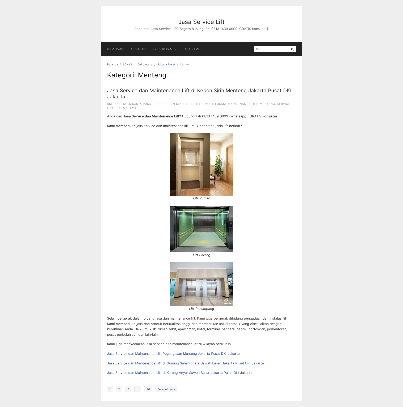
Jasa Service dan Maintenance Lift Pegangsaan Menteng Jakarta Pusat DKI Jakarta (173, 353)
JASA (159, 103)
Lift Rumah (203, 103)
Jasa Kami (191, 49)
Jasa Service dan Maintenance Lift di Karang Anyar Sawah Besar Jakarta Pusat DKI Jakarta (179, 373)
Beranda (112, 64)
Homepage (115, 49)
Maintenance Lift (243, 103)
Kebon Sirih (174, 103)
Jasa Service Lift (201, 21)
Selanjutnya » (166, 389)
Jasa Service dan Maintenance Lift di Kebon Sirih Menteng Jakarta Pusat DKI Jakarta (199, 93)
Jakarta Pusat (166, 64)
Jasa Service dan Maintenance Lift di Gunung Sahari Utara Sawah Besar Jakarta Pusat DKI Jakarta (185, 363)
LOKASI (127, 64)
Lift (189, 103)
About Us (138, 49)
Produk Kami (163, 49)
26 (148, 389)
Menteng (267, 103)
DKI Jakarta (145, 64)
